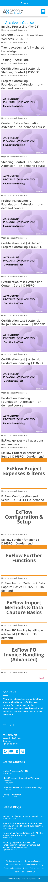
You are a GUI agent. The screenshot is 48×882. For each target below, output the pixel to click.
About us (40, 868)
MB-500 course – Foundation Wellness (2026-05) (22, 37)
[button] (43, 11)
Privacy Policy (29, 868)
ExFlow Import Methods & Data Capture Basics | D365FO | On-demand (23, 586)
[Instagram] (22, 751)
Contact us (30, 872)
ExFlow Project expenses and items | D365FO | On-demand (22, 454)
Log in (25, 3)
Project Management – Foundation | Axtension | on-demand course (22, 204)
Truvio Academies (13, 861)
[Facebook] (5, 751)
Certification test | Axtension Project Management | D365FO (23, 322)
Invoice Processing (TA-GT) (20, 26)
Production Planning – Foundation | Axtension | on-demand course (22, 401)
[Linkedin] (16, 751)
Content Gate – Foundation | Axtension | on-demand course (23, 125)
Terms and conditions (12, 868)
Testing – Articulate (15, 59)
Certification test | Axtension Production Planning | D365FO (22, 361)
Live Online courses (13, 864)
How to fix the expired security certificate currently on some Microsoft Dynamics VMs (23, 824)
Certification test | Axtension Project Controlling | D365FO (21, 245)
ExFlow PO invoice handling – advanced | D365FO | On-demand (22, 633)
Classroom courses (30, 864)
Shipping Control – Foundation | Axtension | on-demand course (23, 163)
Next (43, 678)
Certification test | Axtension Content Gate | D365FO (21, 283)
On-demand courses (33, 861)
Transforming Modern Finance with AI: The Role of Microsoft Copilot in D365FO (23, 834)
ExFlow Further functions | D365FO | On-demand (20, 541)
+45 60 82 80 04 (10, 744)
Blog (41, 864)
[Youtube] (11, 751)
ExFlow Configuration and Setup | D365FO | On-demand (22, 498)
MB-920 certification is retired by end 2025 (23, 816)
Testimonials (19, 872)
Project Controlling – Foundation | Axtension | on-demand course (22, 84)
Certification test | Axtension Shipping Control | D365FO (21, 70)
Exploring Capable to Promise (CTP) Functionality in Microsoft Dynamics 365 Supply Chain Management (21, 844)
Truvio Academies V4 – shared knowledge (22, 787)
